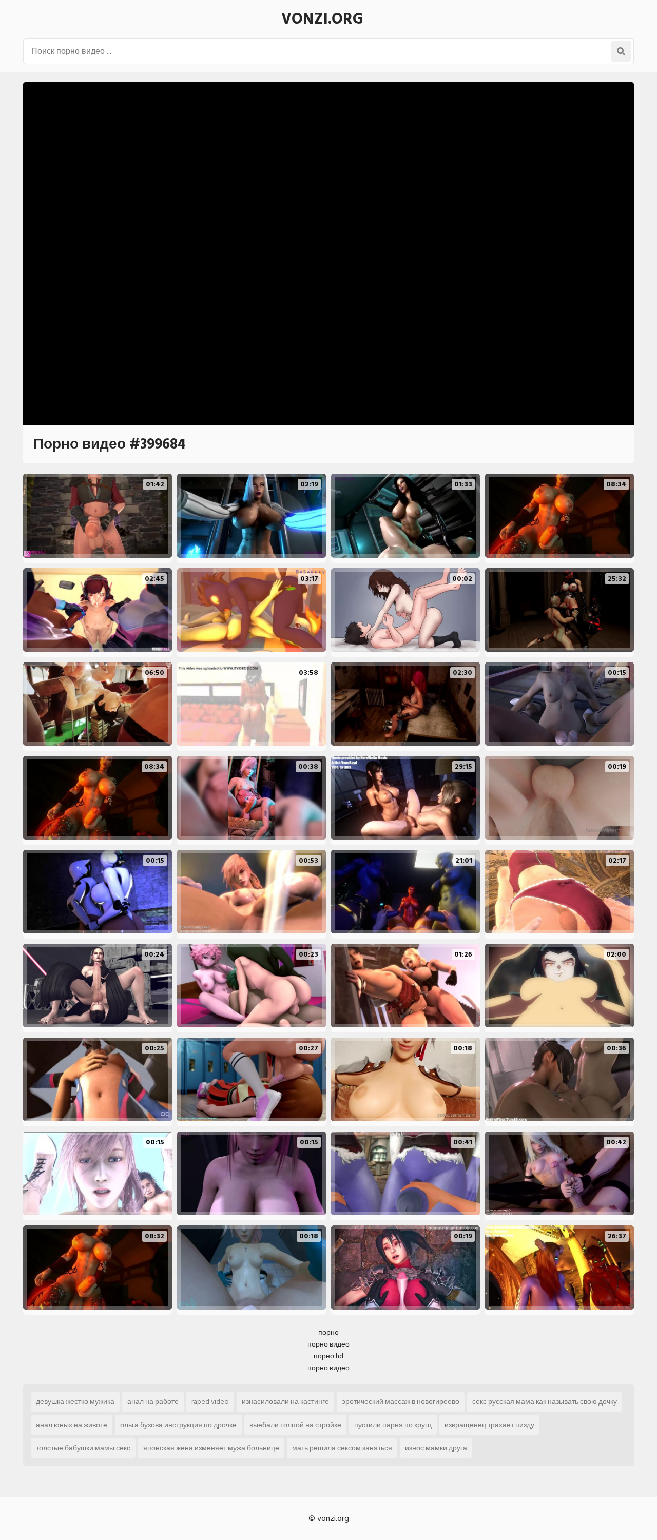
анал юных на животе (71, 1425)
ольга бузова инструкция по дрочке (178, 1425)
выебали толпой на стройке (295, 1425)
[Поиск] (621, 51)
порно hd (328, 1356)
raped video (210, 1402)
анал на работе (153, 1402)
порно (328, 1332)
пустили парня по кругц (393, 1425)
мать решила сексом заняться (342, 1448)
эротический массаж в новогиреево (400, 1402)
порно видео (328, 1344)
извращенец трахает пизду (489, 1425)
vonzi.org (322, 19)
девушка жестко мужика (75, 1402)
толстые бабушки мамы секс (83, 1448)
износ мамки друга (436, 1448)
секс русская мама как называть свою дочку (544, 1402)
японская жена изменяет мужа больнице (211, 1448)
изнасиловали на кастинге (285, 1402)
